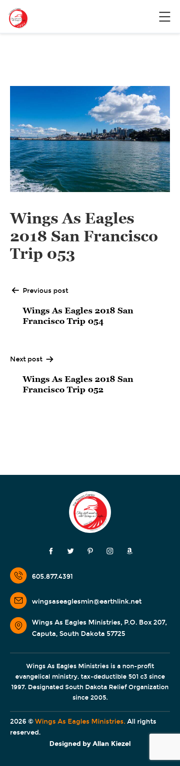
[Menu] (163, 16)
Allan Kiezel (112, 744)
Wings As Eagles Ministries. (80, 721)
